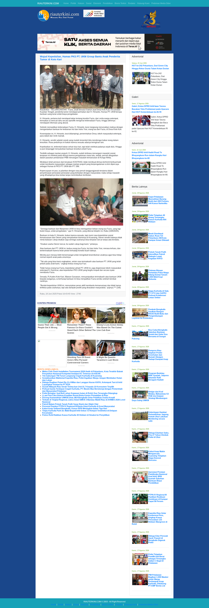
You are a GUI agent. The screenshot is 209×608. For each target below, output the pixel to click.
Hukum (81, 3)
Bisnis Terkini (120, 3)
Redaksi (131, 3)
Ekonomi (97, 3)
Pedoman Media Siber (161, 3)
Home (66, 3)
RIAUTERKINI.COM (48, 3)
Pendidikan (108, 3)
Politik (73, 3)
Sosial (88, 3)
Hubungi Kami (143, 3)
